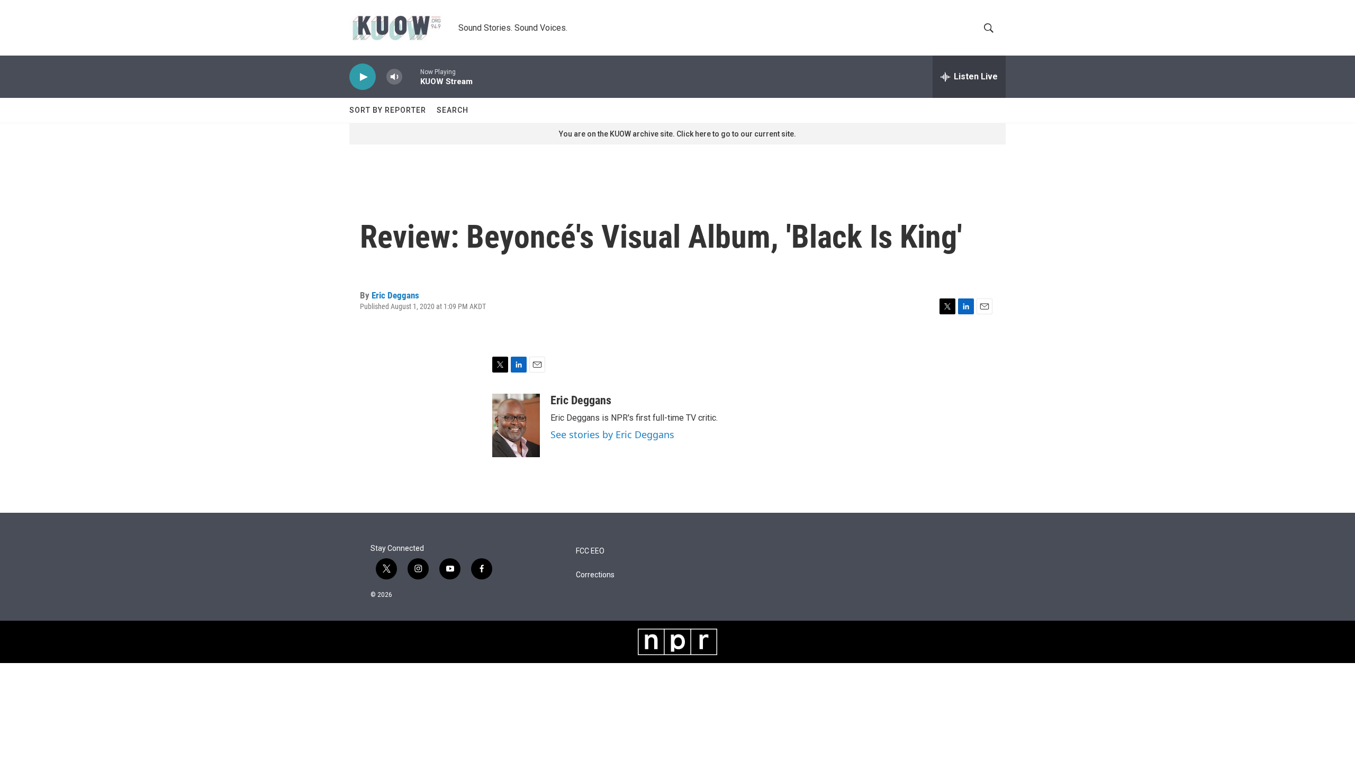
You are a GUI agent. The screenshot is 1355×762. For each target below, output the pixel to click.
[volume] (394, 77)
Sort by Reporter (387, 110)
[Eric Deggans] (516, 425)
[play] (362, 77)
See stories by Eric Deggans (612, 434)
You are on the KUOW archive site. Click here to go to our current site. (677, 134)
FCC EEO (590, 551)
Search (452, 110)
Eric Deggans (395, 295)
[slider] (411, 76)
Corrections (595, 575)
